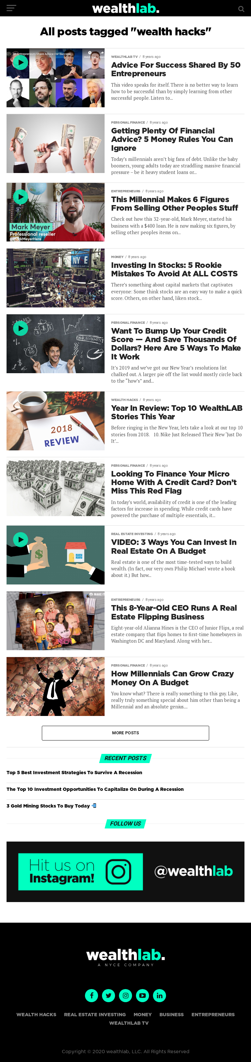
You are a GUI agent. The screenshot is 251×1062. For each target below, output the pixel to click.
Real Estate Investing (95, 1014)
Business (171, 1014)
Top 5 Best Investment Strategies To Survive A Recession (74, 772)
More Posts (125, 732)
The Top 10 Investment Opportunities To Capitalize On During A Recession (95, 789)
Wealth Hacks (36, 1014)
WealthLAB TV (129, 1023)
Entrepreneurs (213, 1014)
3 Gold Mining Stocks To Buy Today (49, 806)
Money (143, 1014)
